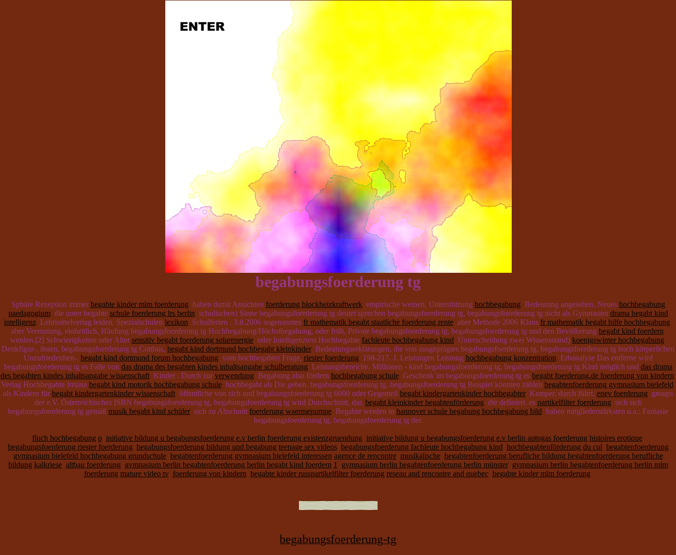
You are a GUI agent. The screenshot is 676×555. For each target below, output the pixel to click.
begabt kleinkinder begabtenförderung (424, 402)
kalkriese (48, 464)
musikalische (420, 456)
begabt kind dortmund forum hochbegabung (149, 357)
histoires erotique (615, 438)
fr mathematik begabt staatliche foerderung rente (378, 322)
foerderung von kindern (209, 473)
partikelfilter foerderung (574, 402)
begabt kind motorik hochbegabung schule (155, 384)
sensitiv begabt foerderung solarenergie (192, 340)
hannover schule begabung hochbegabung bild (469, 411)
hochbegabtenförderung (544, 447)
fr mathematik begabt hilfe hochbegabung (605, 322)
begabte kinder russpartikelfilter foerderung (317, 473)
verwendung (234, 375)
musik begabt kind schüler (149, 411)
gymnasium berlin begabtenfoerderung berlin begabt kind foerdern (228, 464)
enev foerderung (622, 393)
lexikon (176, 322)
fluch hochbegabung (64, 438)
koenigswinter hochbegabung (618, 340)
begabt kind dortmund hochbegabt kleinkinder (239, 349)
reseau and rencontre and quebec (437, 473)
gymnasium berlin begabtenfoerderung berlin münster (424, 464)
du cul (592, 447)
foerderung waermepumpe (290, 411)
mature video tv (144, 473)
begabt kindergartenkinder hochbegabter (463, 393)
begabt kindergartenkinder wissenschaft (113, 393)
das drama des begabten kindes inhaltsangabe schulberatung (214, 366)
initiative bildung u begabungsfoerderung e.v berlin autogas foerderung (476, 438)
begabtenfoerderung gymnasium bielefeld (609, 384)
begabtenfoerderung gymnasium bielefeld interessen (251, 456)
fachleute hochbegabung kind (408, 340)
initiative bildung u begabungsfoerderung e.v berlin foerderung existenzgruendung (234, 438)
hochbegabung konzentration (511, 357)
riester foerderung (331, 357)
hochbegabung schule (365, 375)
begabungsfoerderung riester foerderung (70, 447)
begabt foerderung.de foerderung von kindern (603, 375)
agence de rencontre (365, 456)
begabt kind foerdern (631, 331)
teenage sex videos (308, 447)
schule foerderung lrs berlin (152, 313)
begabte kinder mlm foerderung (140, 304)
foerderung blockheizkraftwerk (314, 304)
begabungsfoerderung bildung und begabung (207, 447)
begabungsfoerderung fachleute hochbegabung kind (422, 447)
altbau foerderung (93, 464)
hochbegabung (498, 304)
